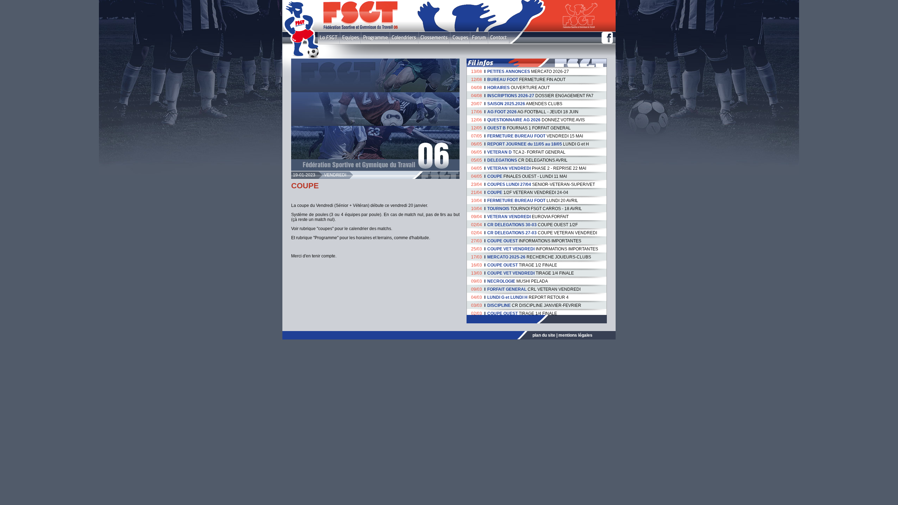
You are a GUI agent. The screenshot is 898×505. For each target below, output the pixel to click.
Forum (479, 38)
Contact (498, 38)
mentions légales (575, 335)
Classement (434, 38)
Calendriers (404, 38)
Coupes (460, 38)
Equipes (350, 38)
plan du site (543, 335)
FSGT (329, 38)
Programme (375, 38)
